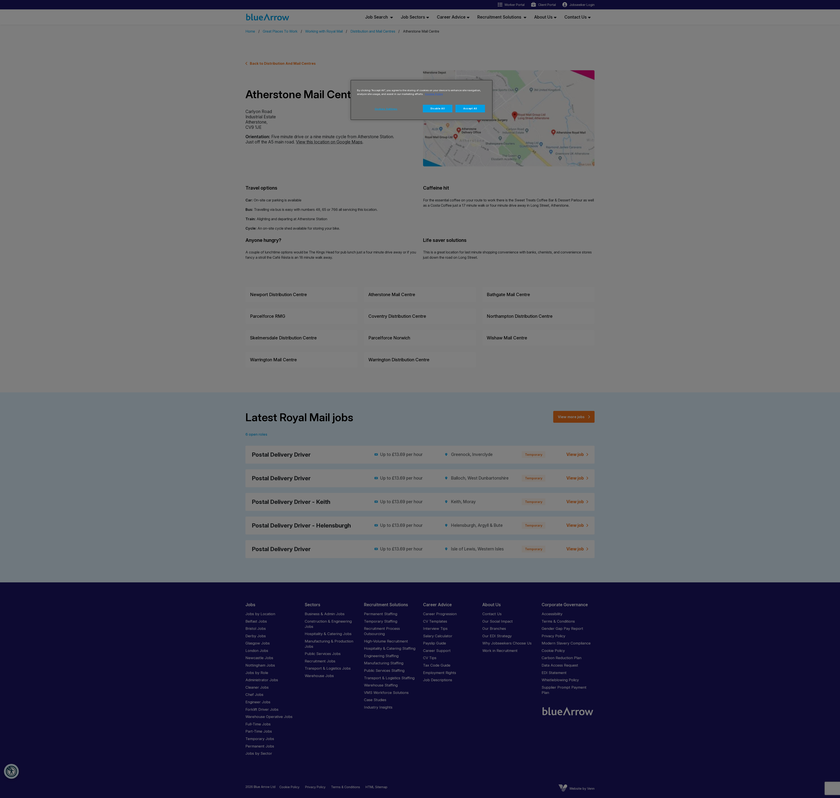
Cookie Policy (434, 94)
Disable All (437, 108)
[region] (421, 100)
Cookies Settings (386, 108)
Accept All (470, 108)
